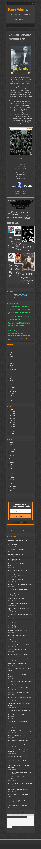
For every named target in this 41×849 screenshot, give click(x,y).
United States (13, 442)
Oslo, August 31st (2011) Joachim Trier (18, 801)
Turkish (11, 396)
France (11, 447)
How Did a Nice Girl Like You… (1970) (18, 540)
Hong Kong (13, 466)
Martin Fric (26, 205)
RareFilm (16, 9)
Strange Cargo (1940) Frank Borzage (18, 756)
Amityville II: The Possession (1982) (18, 570)
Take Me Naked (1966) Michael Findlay (18, 649)
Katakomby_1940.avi (20, 191)
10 (9, 821)
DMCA (11, 490)
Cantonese (12, 372)
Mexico (12, 471)
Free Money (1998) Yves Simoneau (17, 654)
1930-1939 (12, 413)
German (12, 354)
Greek (11, 365)
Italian (11, 356)
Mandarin (12, 387)
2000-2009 (12, 429)
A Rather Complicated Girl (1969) (17, 761)
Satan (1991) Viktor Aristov (15, 545)
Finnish (11, 374)
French (11, 350)
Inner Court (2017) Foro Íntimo (16, 598)
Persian (12, 398)
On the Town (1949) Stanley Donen (17, 663)
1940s (17, 200)
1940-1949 (12, 416)
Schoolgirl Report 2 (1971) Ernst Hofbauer (19, 687)
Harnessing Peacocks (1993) (16, 554)
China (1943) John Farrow (15, 626)
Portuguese (13, 358)
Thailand (12, 481)
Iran (11, 468)
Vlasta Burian (20, 207)
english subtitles (25, 203)
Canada (12, 462)
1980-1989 (12, 424)
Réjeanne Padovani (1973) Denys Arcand (19, 630)
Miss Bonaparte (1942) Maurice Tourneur (19, 740)
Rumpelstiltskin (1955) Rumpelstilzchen (18, 745)
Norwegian (13, 391)
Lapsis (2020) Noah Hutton (15, 726)
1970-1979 (12, 422)
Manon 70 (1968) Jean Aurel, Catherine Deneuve (18, 217)
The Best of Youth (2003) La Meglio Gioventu (20, 772)
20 (21, 823)
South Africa (13, 477)
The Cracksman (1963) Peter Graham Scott (19, 710)
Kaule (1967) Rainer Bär (14, 640)
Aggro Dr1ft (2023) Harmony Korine (18, 594)
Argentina (12, 449)
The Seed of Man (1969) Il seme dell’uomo (19, 659)
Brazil (11, 453)
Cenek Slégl (24, 200)
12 (17, 821)
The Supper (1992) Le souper (16, 549)
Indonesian (13, 369)
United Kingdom (14, 460)
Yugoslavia (12, 488)
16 (32, 821)
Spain (11, 464)
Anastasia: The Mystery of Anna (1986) (18, 644)
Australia (12, 451)
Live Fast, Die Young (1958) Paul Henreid (19, 575)
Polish (11, 385)
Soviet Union (13, 486)
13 (21, 821)
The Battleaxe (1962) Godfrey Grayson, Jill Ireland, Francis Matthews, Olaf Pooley (17, 243)
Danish (11, 367)
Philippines (12, 473)
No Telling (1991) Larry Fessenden (17, 635)
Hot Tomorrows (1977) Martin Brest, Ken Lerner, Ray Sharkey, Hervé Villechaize (27, 247)
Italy (11, 444)
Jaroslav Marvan (16, 205)
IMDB (20, 158)
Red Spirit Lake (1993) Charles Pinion (18, 789)
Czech (30, 200)
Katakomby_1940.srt (20, 193)
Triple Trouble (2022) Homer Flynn (17, 805)
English (11, 348)
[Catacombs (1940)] (20, 60)
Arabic (11, 376)
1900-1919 (12, 409)
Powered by (16, 522)
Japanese (12, 361)
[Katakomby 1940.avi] (20, 141)
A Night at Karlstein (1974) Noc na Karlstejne (20, 731)
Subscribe (20, 516)
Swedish (12, 363)
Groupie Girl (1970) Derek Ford (16, 735)
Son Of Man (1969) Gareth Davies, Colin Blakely (21, 213)
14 (25, 821)
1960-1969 (12, 420)
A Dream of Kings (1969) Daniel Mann (18, 692)
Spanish (12, 352)
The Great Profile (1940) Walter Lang (18, 603)
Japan (11, 458)
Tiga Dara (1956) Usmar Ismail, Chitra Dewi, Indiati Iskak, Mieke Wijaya (10, 270)
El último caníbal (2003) (14, 559)
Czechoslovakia (15, 203)
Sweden (12, 479)
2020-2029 (12, 433)
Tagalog (12, 378)
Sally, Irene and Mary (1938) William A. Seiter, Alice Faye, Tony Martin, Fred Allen (17, 270)
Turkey (11, 484)
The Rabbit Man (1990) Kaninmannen (18, 589)
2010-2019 (12, 431)
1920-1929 (12, 411)
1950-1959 (12, 418)
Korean (11, 389)
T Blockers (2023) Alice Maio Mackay (18, 721)
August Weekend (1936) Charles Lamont (19, 579)
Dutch (11, 380)
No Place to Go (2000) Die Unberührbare (19, 621)
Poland (11, 475)
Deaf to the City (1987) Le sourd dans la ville (20, 584)
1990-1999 (12, 427)
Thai (11, 400)
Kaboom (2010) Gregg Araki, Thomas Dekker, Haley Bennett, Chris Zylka (11, 241)
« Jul (20, 828)
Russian (12, 393)
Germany (12, 455)
